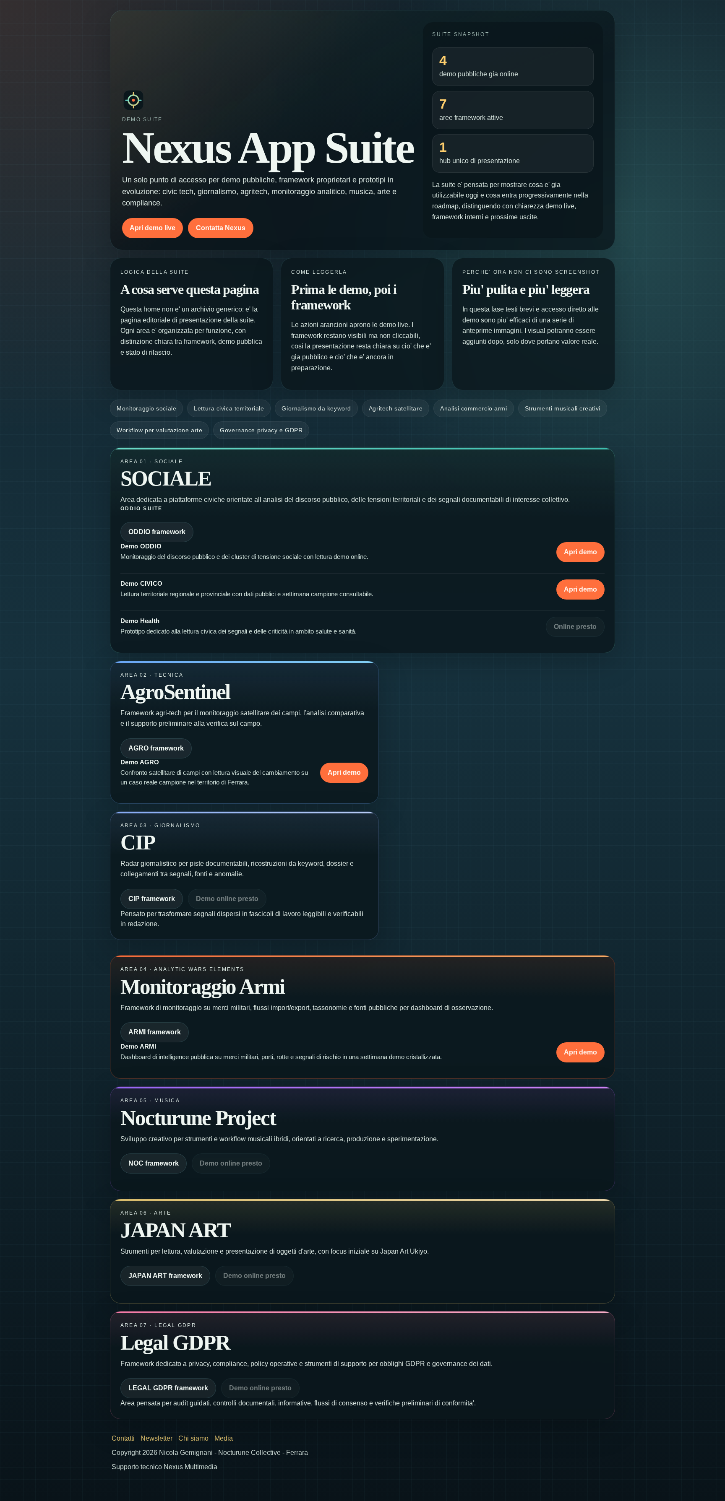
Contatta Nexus (220, 227)
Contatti (123, 1438)
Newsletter (156, 1438)
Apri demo (580, 552)
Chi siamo (193, 1438)
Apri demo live (152, 227)
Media (223, 1438)
